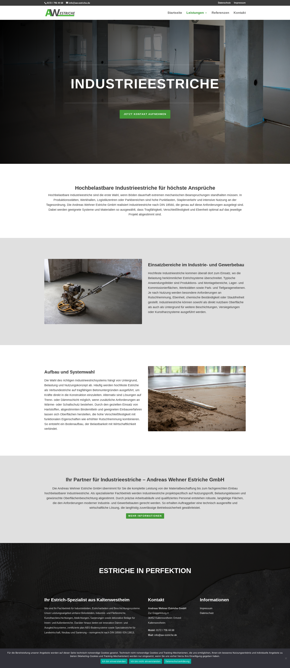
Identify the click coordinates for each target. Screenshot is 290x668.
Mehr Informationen (145, 515)
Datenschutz (224, 3)
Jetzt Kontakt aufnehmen (145, 114)
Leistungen (195, 13)
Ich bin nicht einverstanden (145, 661)
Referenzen (220, 13)
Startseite (174, 13)
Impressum (240, 3)
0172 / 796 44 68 (55, 3)
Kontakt (240, 13)
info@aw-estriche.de (165, 635)
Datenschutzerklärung (177, 661)
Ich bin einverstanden (114, 661)
